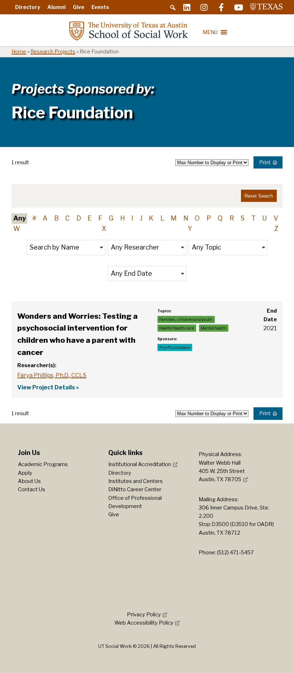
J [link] (141, 218)
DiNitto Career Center (134, 489)
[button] (172, 7)
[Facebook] (221, 7)
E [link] (89, 218)
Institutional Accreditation (139, 464)
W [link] (16, 228)
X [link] (104, 228)
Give (78, 7)
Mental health (213, 328)
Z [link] (276, 228)
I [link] (132, 218)
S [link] (243, 218)
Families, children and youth (186, 319)
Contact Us (31, 489)
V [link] (276, 218)
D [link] (78, 218)
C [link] (67, 218)
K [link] (151, 218)
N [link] (185, 218)
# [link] (34, 218)
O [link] (197, 218)
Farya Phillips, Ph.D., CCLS (51, 375)
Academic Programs (43, 464)
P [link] (209, 218)
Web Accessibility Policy (144, 623)
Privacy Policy (144, 614)
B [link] (56, 218)
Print (265, 162)
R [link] (231, 218)
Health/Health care (176, 328)
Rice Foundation (174, 347)
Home (18, 51)
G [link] (111, 218)
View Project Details (46, 387)
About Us (29, 481)
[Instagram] (204, 7)
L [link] (162, 218)
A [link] (45, 218)
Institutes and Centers (135, 481)
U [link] (264, 218)
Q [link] (220, 218)
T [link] (253, 218)
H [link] (122, 218)
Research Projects (52, 51)
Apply (25, 473)
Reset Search (259, 196)
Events (100, 7)
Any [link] (19, 218)
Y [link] (190, 228)
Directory (27, 7)
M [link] (173, 218)
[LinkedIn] (186, 7)
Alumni (56, 7)
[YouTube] (238, 7)
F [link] (100, 218)
